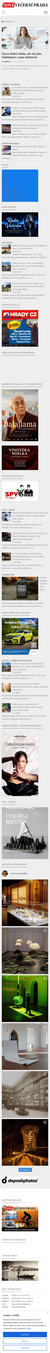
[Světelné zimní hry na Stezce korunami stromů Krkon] (25, 1142)
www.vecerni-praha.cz (21, 1304)
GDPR (29, 1328)
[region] (25, 1332)
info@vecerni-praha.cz (20, 1295)
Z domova (6, 61)
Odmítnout (25, 1348)
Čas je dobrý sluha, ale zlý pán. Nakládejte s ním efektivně (22, 55)
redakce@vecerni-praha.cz (22, 1298)
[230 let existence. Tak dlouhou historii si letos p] (25, 1094)
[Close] (47, 1313)
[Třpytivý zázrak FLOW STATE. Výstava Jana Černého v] (25, 998)
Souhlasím (25, 1334)
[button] (25, 833)
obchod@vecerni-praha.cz (22, 1301)
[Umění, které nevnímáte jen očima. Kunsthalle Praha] (25, 950)
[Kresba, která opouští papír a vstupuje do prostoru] (25, 1046)
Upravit (25, 1341)
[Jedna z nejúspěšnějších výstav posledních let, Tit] (25, 902)
